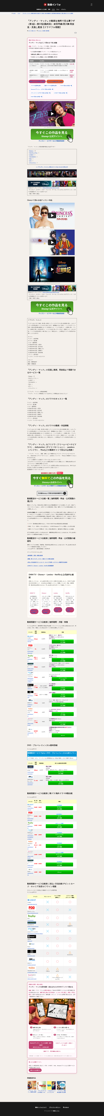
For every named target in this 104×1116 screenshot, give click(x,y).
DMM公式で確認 (60, 782)
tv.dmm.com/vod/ (32, 964)
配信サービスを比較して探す (37, 81)
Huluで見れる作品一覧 (36, 96)
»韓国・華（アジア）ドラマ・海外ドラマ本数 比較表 (40, 558)
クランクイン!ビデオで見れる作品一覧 (41, 93)
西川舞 (44, 30)
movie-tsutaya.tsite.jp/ (33, 926)
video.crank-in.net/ (32, 978)
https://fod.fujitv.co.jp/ (33, 913)
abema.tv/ (30, 688)
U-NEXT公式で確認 (62, 641)
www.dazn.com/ (31, 955)
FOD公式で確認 (62, 651)
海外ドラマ (33, 30)
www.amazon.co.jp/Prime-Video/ (30, 680)
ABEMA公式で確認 (62, 688)
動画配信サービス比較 (42, 9)
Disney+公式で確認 (45, 611)
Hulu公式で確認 (62, 659)
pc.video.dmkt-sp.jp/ (32, 972)
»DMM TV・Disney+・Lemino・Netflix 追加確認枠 (40, 565)
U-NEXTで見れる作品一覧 (60, 93)
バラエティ (63, 9)
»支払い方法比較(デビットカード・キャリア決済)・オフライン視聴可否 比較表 (47, 562)
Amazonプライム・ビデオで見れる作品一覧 (42, 89)
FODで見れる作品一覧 (66, 85)
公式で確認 (63, 678)
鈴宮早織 (47, 30)
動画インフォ (56, 1110)
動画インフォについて (41, 1107)
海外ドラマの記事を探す (51, 85)
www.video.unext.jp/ (32, 904)
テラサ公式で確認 (62, 714)
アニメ (57, 9)
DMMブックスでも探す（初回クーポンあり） (64, 1044)
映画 (49, 9)
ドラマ (53, 9)
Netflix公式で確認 (69, 609)
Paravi (63, 735)
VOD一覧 (72, 64)
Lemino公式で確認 (58, 609)
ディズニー (40, 30)
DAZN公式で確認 (62, 695)
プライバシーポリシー (54, 1107)
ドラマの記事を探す (36, 85)
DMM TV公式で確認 (34, 611)
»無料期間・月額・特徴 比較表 (35, 555)
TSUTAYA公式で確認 (63, 669)
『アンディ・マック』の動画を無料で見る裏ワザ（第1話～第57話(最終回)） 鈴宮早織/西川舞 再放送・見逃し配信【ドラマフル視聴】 (47, 13)
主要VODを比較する (35, 1070)
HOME (14, 13)
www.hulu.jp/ (30, 920)
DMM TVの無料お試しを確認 (55, 81)
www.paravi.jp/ (31, 948)
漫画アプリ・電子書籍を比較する (52, 1051)
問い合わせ (66, 1107)
